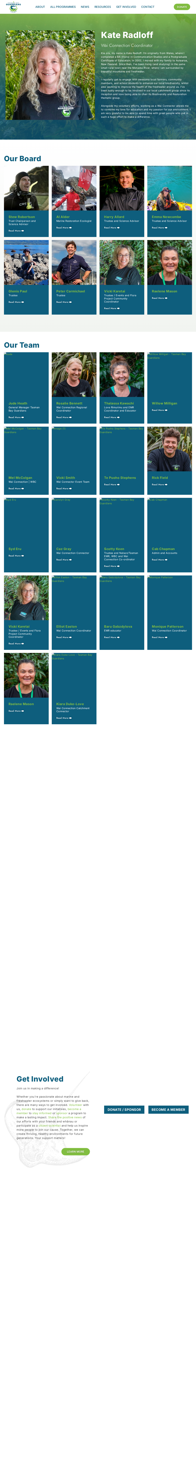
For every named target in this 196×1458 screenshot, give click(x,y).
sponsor (62, 1113)
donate (26, 1109)
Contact (148, 7)
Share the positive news (65, 1117)
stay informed (42, 1113)
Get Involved (126, 7)
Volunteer (75, 1105)
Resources (102, 7)
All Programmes (63, 7)
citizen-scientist (50, 1125)
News (85, 7)
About (40, 7)
